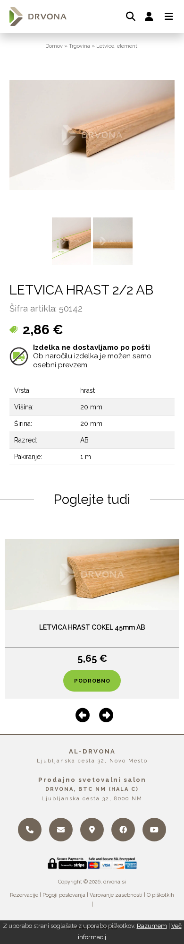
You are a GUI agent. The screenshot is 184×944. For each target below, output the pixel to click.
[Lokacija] (92, 829)
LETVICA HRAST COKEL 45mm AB (92, 627)
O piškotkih (160, 895)
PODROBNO (92, 680)
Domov (54, 46)
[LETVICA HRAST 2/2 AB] (71, 241)
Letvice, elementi (117, 46)
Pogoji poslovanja (63, 895)
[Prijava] (149, 16)
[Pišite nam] (61, 829)
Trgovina (79, 46)
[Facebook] (123, 829)
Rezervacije (24, 895)
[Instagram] (154, 829)
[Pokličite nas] (30, 829)
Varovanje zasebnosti (116, 895)
